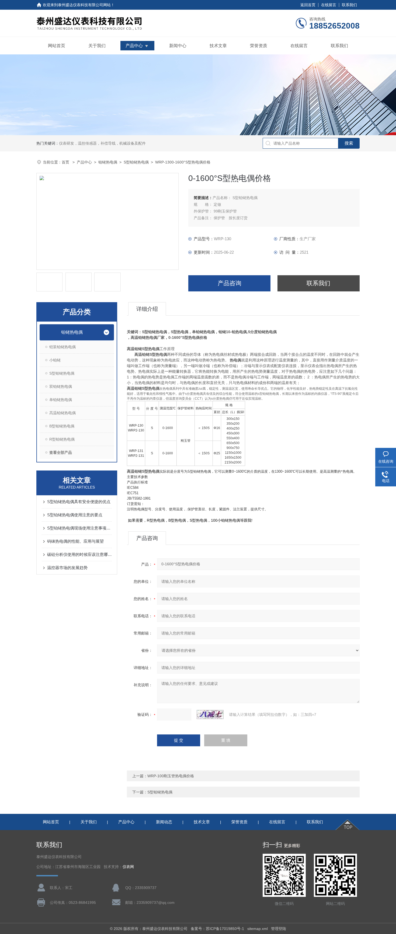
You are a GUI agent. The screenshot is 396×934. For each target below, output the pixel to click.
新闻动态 (164, 822)
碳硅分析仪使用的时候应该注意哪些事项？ (79, 554)
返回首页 (307, 5)
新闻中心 (177, 45)
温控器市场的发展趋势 (67, 567)
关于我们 (97, 45)
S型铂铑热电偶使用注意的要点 (74, 515)
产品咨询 (229, 283)
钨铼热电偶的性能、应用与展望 (75, 541)
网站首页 (56, 45)
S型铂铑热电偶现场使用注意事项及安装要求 (79, 528)
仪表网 (128, 867)
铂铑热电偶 (107, 162)
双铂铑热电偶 (60, 386)
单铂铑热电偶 (60, 400)
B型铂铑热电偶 (61, 426)
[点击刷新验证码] (210, 714)
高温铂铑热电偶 (62, 413)
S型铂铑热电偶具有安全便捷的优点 (78, 501)
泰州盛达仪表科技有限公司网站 (84, 5)
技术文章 (218, 45)
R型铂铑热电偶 (62, 439)
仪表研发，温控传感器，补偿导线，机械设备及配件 (102, 143)
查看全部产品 (60, 452)
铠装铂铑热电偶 (62, 347)
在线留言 (328, 5)
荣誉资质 (258, 45)
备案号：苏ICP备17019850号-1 (217, 928)
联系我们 (349, 5)
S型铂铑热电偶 (136, 162)
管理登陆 (278, 928)
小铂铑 (55, 360)
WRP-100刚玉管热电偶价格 (170, 776)
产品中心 (134, 45)
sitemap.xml (257, 928)
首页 (66, 162)
